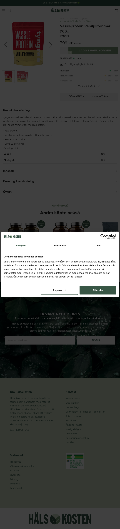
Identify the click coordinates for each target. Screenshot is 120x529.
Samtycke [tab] (20, 245)
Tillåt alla (98, 290)
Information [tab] (60, 245)
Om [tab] (99, 245)
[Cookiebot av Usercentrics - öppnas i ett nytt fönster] (102, 236)
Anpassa (57, 290)
